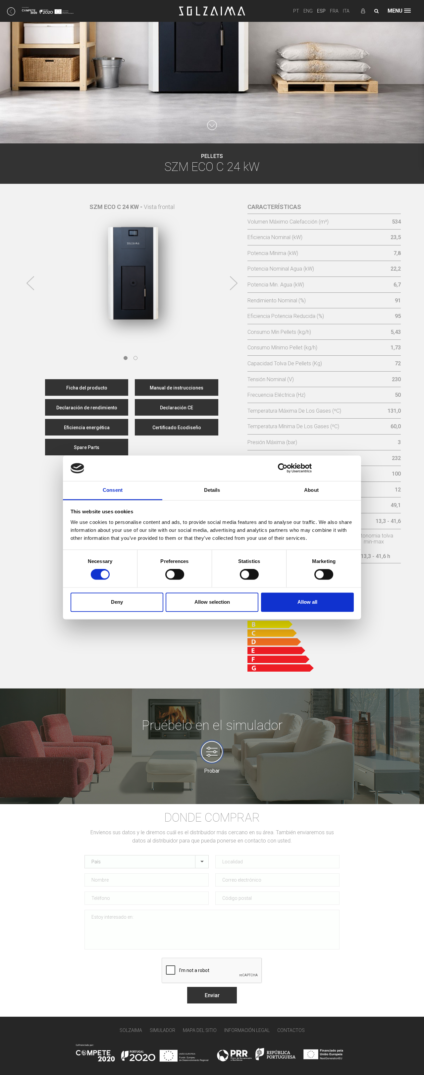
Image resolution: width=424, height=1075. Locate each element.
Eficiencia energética (87, 427)
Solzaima (131, 1030)
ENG (308, 11)
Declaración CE (176, 407)
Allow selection (212, 602)
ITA (346, 11)
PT (296, 11)
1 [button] (126, 358)
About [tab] (311, 490)
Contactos (291, 1030)
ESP (321, 11)
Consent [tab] (113, 490)
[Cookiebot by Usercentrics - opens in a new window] (283, 468)
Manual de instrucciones (176, 387)
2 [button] (135, 358)
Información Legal (247, 1030)
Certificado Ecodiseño (176, 427)
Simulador (162, 1030)
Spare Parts (86, 447)
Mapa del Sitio (200, 1030)
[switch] (174, 574)
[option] (132, 270)
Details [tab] (212, 490)
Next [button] (234, 283)
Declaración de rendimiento (86, 407)
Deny (117, 602)
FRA (334, 11)
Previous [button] (30, 283)
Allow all (307, 602)
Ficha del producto (86, 387)
